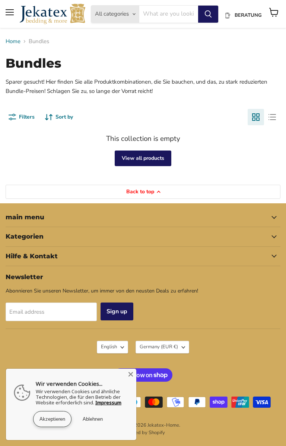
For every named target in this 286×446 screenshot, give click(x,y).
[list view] (272, 117)
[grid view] (256, 117)
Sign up (117, 311)
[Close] (130, 374)
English (109, 346)
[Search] (208, 14)
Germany (159, 346)
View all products (143, 158)
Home (13, 41)
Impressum (108, 402)
